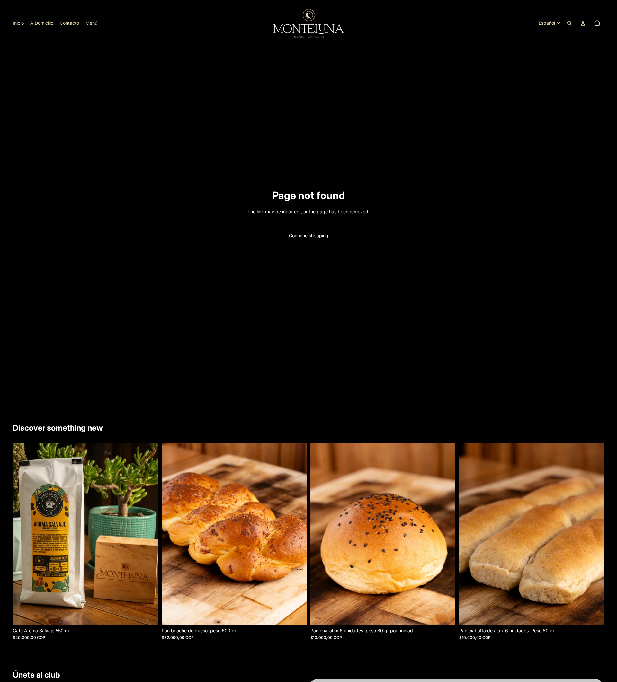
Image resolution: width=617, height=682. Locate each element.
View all (29, 411)
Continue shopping (308, 235)
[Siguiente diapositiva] (297, 534)
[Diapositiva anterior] (171, 534)
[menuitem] (18, 23)
